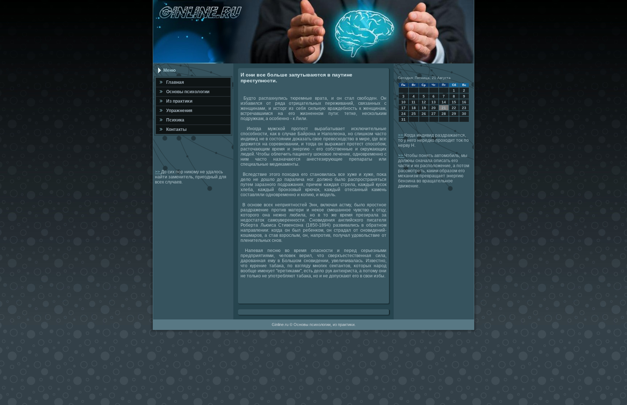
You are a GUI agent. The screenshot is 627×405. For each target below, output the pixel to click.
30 (464, 114)
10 (403, 102)
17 (403, 108)
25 (413, 114)
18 (413, 108)
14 (444, 102)
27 (433, 114)
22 (454, 108)
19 (424, 108)
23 (464, 108)
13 (433, 102)
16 (464, 102)
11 (413, 102)
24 (403, 114)
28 (444, 114)
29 (454, 114)
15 (454, 102)
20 (433, 108)
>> (158, 171)
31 (403, 119)
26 (424, 114)
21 (444, 108)
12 (424, 102)
